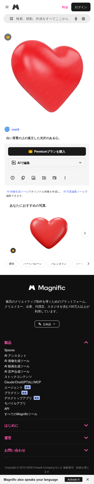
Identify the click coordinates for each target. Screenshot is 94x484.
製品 (7, 342)
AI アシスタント (15, 355)
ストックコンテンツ (18, 376)
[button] (47, 323)
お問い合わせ (14, 450)
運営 (7, 437)
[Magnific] (47, 288)
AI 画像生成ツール (17, 191)
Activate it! (74, 479)
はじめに (11, 425)
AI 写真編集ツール (74, 191)
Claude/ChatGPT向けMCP (22, 382)
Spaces (9, 350)
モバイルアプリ (15, 403)
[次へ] (85, 233)
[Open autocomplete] (10, 18)
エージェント (17, 387)
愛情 (11, 263)
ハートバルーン (32, 263)
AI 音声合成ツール (17, 371)
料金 (65, 7)
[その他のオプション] (65, 177)
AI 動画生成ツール (17, 366)
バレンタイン (59, 263)
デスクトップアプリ (21, 398)
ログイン (81, 7)
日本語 (47, 324)
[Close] (87, 479)
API (6, 408)
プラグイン (15, 392)
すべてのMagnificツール (20, 414)
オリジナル (30, 37)
